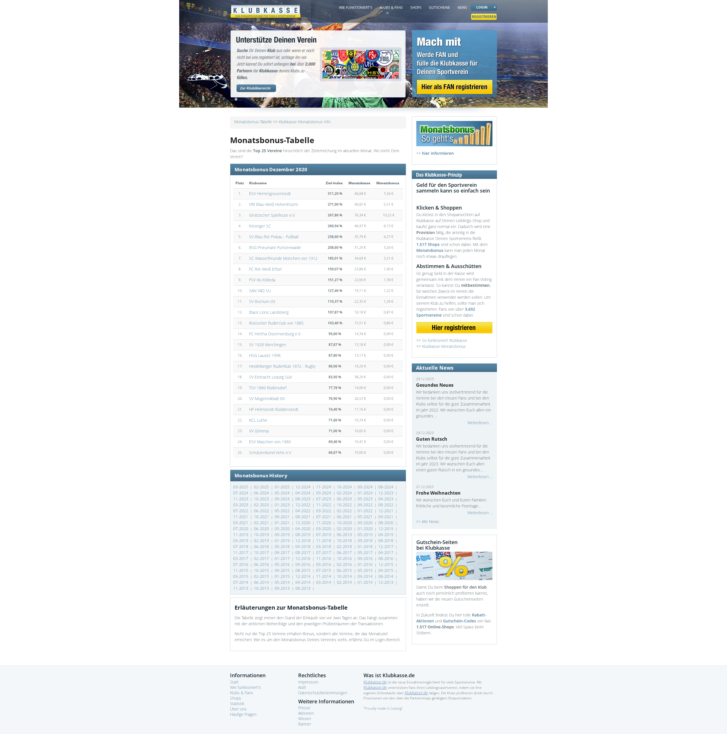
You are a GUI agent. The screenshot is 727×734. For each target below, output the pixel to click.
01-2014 (366, 582)
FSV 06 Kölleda (262, 280)
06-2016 (262, 564)
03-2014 (324, 582)
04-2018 (303, 546)
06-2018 (262, 546)
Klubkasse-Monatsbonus (444, 346)
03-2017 (241, 558)
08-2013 (303, 588)
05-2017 (366, 552)
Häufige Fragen (243, 714)
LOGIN (482, 7)
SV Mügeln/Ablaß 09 (267, 398)
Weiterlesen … (480, 422)
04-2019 (386, 534)
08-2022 (386, 504)
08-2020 (386, 522)
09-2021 (283, 516)
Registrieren (484, 16)
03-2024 (324, 492)
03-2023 (241, 504)
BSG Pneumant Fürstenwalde (275, 247)
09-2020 (366, 522)
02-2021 (262, 522)
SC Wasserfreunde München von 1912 (283, 258)
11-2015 (241, 570)
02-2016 (345, 564)
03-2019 (241, 540)
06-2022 (262, 510)
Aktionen (306, 713)
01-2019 (283, 540)
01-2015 (283, 576)
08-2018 (386, 540)
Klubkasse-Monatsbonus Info (305, 121)
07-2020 (241, 528)
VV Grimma (259, 431)
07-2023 (324, 498)
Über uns (238, 709)
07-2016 (241, 564)
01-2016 (366, 564)
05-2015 (366, 570)
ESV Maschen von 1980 (270, 441)
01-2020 (366, 528)
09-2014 (366, 576)
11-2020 (324, 522)
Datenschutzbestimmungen (322, 692)
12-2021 (386, 510)
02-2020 (345, 528)
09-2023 (283, 498)
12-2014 (303, 576)
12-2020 (303, 522)
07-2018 (241, 546)
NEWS (462, 7)
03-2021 (241, 522)
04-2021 (386, 516)
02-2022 (345, 510)
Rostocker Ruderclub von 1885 (276, 323)
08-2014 (386, 576)
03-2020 (324, 528)
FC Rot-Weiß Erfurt (265, 269)
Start (234, 682)
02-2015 (262, 576)
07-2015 (324, 570)
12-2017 (386, 546)
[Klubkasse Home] (265, 8)
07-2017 (324, 552)
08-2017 (303, 552)
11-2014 (324, 576)
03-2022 (324, 510)
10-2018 (345, 540)
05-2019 (366, 534)
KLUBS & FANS (391, 7)
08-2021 (303, 516)
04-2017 (386, 552)
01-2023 (283, 504)
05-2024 (283, 492)
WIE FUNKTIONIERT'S (355, 7)
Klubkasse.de (375, 682)
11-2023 (241, 498)
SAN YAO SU (260, 290)
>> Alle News (427, 521)
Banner (304, 724)
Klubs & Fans (241, 692)
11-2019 (241, 534)
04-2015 (386, 570)
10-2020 (345, 522)
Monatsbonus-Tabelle (253, 121)
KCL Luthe (258, 420)
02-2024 (345, 492)
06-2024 (262, 492)
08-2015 (303, 570)
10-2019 (262, 534)
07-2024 (241, 492)
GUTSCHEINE (439, 7)
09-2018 (366, 540)
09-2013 (283, 588)
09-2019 (283, 534)
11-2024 (324, 487)
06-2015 (345, 570)
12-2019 (386, 528)
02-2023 (262, 504)
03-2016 (324, 564)
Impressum (308, 682)
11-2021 (241, 516)
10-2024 (345, 487)
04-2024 (303, 492)
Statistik (237, 703)
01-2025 (283, 487)
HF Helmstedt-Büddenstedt (273, 409)
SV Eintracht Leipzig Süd (270, 377)
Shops (235, 698)
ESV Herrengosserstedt (270, 193)
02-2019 (262, 540)
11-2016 (324, 558)
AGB (302, 687)
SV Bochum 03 (262, 301)
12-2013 (386, 582)
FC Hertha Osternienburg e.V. (275, 333)
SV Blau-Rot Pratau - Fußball (273, 236)
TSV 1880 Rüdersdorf (268, 387)
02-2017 (262, 558)
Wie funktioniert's (245, 687)
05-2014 (283, 582)
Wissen (304, 718)
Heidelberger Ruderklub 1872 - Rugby (282, 366)
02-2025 (262, 487)
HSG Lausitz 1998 (265, 355)
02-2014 (345, 582)
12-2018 (303, 540)
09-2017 (283, 552)
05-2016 (283, 564)
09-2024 (366, 487)
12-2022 (303, 504)
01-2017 (283, 558)
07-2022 (241, 510)
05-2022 (283, 510)
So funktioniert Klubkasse (444, 340)
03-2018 (324, 546)
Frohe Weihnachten (438, 493)
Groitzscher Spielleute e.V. (272, 215)
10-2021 (262, 516)
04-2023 (386, 498)
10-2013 (262, 588)
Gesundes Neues (435, 385)
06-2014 (262, 582)
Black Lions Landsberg (269, 312)
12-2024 (303, 487)
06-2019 (345, 534)
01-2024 (366, 492)
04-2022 (303, 510)
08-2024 (386, 487)
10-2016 (345, 558)
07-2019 (324, 534)
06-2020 (262, 528)
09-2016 (366, 558)
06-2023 (345, 498)
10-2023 (262, 498)
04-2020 (303, 528)
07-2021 (324, 516)
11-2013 (241, 588)
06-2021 (345, 516)
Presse (304, 707)
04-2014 (303, 582)
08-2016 (386, 558)
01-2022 (366, 510)
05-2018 (283, 546)
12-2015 (386, 564)
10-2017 (262, 552)
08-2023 (303, 498)
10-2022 (345, 504)
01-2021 (283, 522)
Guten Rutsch (431, 439)
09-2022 (366, 504)
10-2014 (345, 576)
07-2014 (241, 582)
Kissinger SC (260, 226)
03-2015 (241, 576)
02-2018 (345, 546)
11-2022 (324, 504)
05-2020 (283, 528)
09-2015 (283, 570)
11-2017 (241, 552)
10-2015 (262, 570)
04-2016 (303, 564)
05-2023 (366, 498)
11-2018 (324, 540)
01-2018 (366, 546)
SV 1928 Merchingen (267, 344)
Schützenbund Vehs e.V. (270, 452)
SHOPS (415, 7)
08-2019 (303, 534)
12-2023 (386, 492)
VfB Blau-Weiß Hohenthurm (273, 204)
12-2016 (303, 558)
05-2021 (366, 516)
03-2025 (241, 487)
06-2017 (345, 552)
